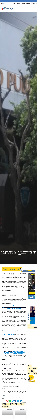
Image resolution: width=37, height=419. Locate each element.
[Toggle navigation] (30, 8)
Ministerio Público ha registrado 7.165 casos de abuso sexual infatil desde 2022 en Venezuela (14, 307)
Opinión (18, 3)
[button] (32, 3)
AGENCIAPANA (26, 256)
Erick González (13, 256)
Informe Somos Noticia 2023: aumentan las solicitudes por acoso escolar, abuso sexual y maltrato (14, 352)
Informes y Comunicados (25, 3)
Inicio (14, 3)
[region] (31, 284)
